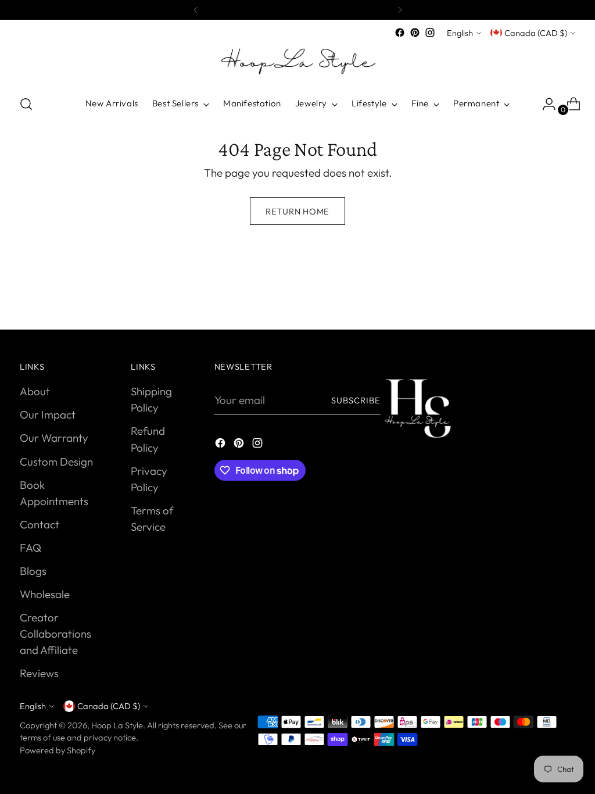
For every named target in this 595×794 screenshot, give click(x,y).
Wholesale (45, 594)
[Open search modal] (26, 104)
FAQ (30, 548)
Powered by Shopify (57, 750)
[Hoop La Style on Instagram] (430, 32)
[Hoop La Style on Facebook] (400, 32)
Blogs (33, 571)
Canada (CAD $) (535, 32)
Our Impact (48, 414)
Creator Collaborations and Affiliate (55, 633)
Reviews (39, 673)
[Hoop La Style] (297, 62)
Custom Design (56, 461)
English (460, 32)
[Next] (400, 10)
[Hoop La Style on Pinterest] (415, 32)
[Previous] (196, 10)
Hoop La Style (117, 725)
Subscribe (356, 400)
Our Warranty (54, 438)
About (35, 391)
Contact (39, 524)
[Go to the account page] (544, 104)
